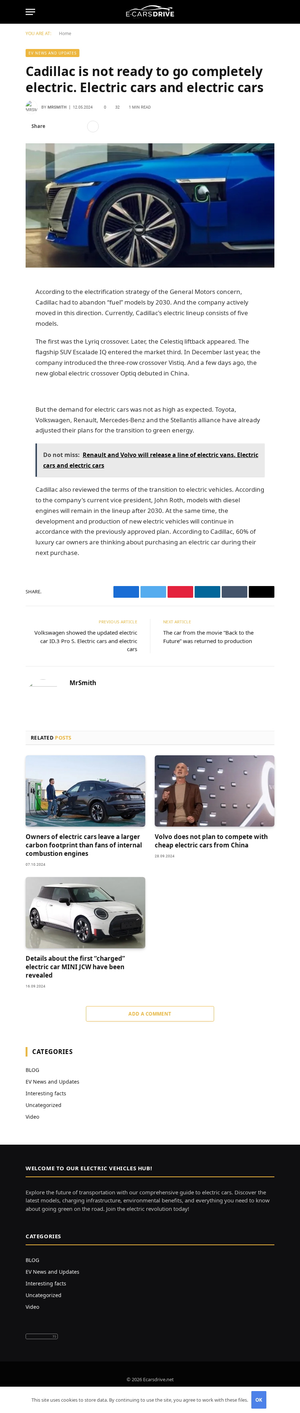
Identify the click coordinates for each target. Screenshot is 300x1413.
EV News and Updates (52, 53)
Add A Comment (149, 1013)
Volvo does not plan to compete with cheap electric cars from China (211, 840)
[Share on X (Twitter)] (66, 126)
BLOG (32, 1069)
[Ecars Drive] (150, 12)
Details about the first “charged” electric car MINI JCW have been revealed (75, 966)
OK (259, 1400)
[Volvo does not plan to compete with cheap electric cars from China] (214, 791)
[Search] (271, 12)
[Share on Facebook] (55, 126)
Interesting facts (46, 1093)
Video (32, 1116)
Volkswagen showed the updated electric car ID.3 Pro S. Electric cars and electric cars (85, 641)
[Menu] (30, 12)
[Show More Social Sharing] (93, 126)
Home (65, 33)
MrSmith (57, 107)
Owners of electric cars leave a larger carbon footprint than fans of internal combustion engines (84, 845)
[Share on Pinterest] (78, 126)
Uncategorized (43, 1105)
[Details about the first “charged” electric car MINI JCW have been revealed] (85, 912)
